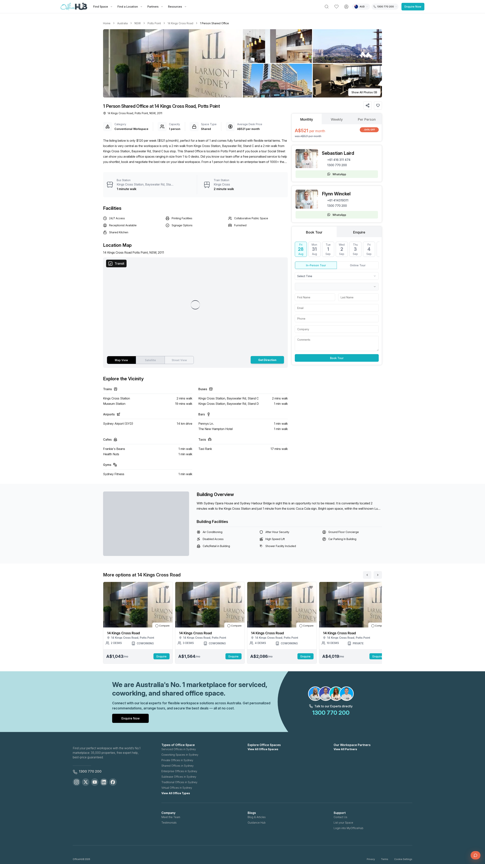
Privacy (371, 859)
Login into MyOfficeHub (348, 828)
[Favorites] (336, 6)
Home (106, 23)
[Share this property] (367, 105)
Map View (121, 360)
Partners (153, 6)
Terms (384, 859)
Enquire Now (412, 6)
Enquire (161, 656)
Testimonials (169, 822)
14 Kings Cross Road (180, 23)
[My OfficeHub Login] (346, 6)
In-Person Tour (316, 265)
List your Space (343, 822)
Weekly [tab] (337, 119)
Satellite (150, 360)
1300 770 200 (337, 165)
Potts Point (154, 23)
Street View (179, 360)
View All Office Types (175, 793)
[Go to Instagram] (76, 782)
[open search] (326, 6)
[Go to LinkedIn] (104, 782)
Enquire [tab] (359, 232)
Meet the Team (170, 817)
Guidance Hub (257, 822)
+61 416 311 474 (338, 160)
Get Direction (267, 360)
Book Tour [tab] (314, 232)
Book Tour (336, 358)
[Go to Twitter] (85, 782)
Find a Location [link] (127, 6)
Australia (122, 23)
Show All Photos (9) (364, 92)
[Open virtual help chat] (475, 855)
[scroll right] (378, 575)
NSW (138, 23)
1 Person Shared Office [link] (214, 23)
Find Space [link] (100, 6)
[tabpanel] (337, 132)
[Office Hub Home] (74, 6)
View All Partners (345, 749)
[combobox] (337, 276)
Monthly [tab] (306, 119)
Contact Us (340, 817)
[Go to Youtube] (95, 782)
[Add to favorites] (378, 105)
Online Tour (357, 265)
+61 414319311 (337, 200)
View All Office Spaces (263, 749)
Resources (175, 6)
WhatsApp (339, 174)
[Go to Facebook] (113, 782)
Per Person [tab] (367, 119)
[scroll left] (367, 575)
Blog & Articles (257, 817)
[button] (242, 63)
